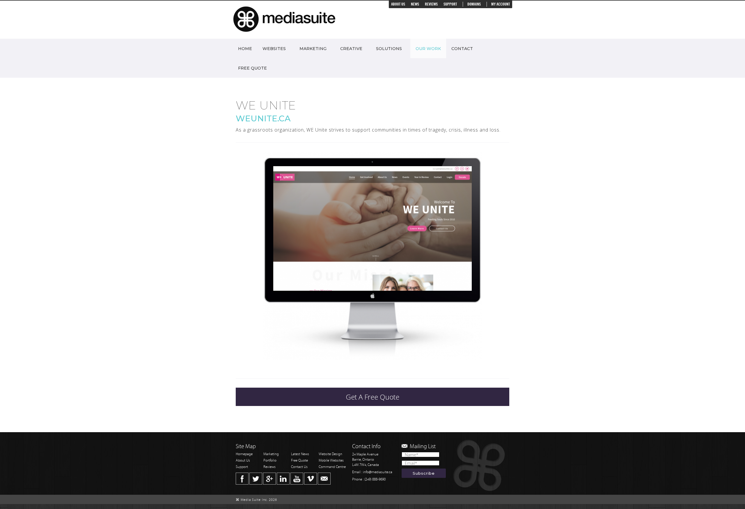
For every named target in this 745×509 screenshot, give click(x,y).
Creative (351, 48)
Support (450, 4)
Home (245, 48)
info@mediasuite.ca (377, 472)
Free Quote (252, 68)
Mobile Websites (331, 460)
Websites (274, 48)
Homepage (244, 454)
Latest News (300, 454)
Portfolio (269, 460)
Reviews (431, 4)
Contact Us (299, 467)
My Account (500, 4)
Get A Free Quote (372, 397)
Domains (474, 4)
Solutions (389, 48)
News (415, 4)
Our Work (428, 48)
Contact (462, 48)
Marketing (313, 48)
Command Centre (332, 467)
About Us (398, 4)
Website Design (330, 454)
